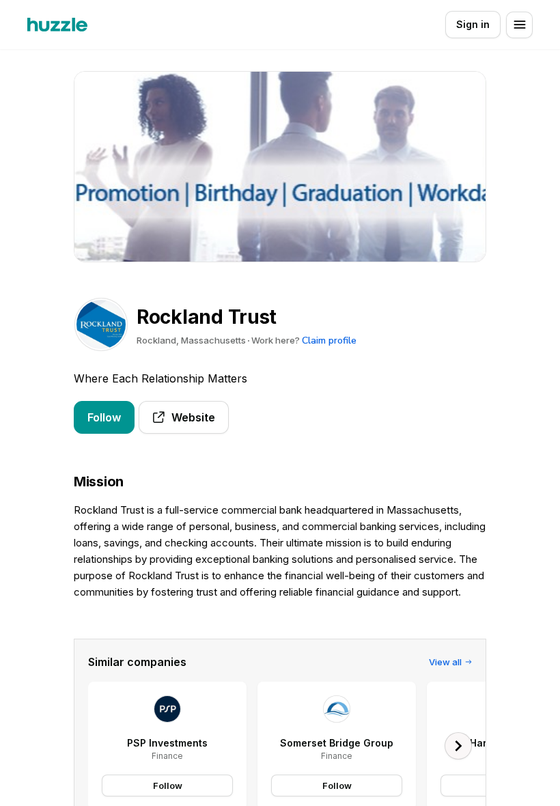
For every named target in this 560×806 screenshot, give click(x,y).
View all (445, 661)
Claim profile (329, 340)
